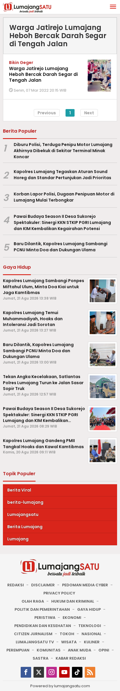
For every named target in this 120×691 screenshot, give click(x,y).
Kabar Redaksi (71, 658)
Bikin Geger (21, 62)
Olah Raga (33, 601)
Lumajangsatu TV (35, 642)
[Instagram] (51, 672)
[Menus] (113, 7)
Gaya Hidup (89, 609)
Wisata (69, 642)
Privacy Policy (59, 593)
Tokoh (67, 634)
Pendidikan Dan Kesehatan (42, 625)
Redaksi (15, 585)
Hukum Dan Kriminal (72, 601)
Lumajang (18, 539)
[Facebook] (26, 672)
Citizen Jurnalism (33, 634)
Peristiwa (44, 617)
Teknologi (89, 625)
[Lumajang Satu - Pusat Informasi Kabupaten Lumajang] (27, 7)
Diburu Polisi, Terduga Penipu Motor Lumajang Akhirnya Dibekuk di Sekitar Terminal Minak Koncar (63, 151)
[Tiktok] (77, 672)
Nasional (91, 634)
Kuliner (92, 642)
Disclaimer (43, 585)
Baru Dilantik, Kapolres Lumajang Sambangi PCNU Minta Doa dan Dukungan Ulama (60, 247)
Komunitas (49, 650)
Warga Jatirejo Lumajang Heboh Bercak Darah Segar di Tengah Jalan (43, 74)
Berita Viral (19, 490)
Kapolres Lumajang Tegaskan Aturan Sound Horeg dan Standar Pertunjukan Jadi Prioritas (62, 175)
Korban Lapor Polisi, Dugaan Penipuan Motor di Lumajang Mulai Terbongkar (64, 197)
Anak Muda (79, 650)
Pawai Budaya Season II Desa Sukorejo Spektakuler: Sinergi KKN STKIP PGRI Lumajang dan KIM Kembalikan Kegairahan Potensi (62, 222)
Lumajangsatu (22, 514)
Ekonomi (72, 617)
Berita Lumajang (25, 527)
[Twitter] (38, 672)
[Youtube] (64, 672)
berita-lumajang (25, 502)
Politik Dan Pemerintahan (42, 609)
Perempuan (17, 650)
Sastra (40, 658)
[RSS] (90, 672)
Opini (103, 650)
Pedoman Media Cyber (85, 585)
